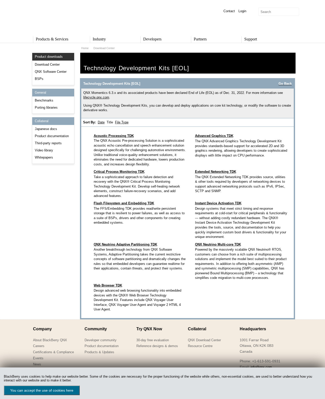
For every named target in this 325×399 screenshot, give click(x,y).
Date (101, 122)
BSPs (39, 79)
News (37, 364)
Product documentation (52, 136)
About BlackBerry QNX (50, 340)
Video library (44, 150)
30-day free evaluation (152, 340)
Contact (229, 11)
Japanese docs (46, 129)
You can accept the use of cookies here (41, 390)
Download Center (47, 64)
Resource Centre (200, 346)
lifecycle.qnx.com (96, 97)
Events (38, 358)
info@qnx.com (261, 367)
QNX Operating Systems (48, 17)
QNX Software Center (51, 72)
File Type (121, 122)
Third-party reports (48, 143)
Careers (38, 346)
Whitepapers (44, 157)
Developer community (101, 340)
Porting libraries (46, 107)
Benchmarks (44, 100)
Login (242, 11)
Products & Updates (99, 352)
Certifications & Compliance (53, 352)
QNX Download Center (204, 340)
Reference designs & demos (157, 346)
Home (85, 48)
